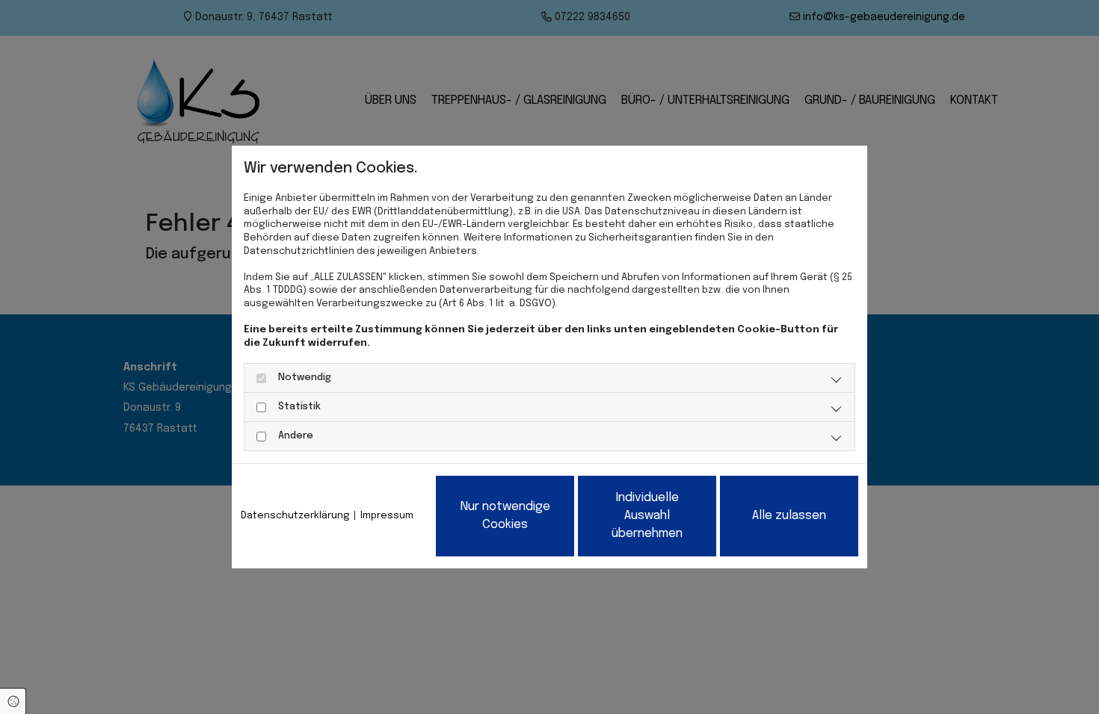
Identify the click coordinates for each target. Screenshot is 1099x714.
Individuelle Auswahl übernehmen (647, 515)
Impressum (386, 516)
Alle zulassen (789, 515)
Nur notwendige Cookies (505, 515)
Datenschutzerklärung (295, 516)
